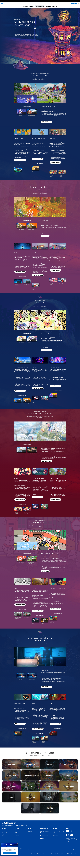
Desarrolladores (55, 835)
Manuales (42, 838)
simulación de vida (52, 113)
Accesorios (18, 3)
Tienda (5, 3)
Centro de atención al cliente (45, 829)
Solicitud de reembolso (44, 837)
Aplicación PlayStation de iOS (70, 838)
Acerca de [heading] (4, 828)
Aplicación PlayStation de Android (71, 839)
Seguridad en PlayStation (44, 831)
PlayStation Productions (6, 834)
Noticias (23, 3)
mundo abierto (61, 222)
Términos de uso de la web (50, 853)
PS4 (15, 831)
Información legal (34, 853)
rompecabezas (45, 254)
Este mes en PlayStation (9, 825)
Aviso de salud (55, 834)
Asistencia (27, 3)
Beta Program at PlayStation (70, 841)
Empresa (3, 835)
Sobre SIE (3, 829)
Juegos (11, 3)
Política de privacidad (41, 853)
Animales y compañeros (51, 6)
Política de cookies (64, 853)
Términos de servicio (56, 829)
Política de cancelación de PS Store (58, 831)
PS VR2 (16, 832)
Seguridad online (30, 832)
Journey (20, 257)
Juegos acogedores (40, 6)
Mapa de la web (57, 853)
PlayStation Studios (5, 832)
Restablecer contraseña (44, 835)
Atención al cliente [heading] (44, 828)
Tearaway (33, 370)
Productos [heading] (17, 828)
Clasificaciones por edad (57, 832)
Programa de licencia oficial (57, 837)
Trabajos (3, 831)
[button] (21, 112)
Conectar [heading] (67, 828)
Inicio (3, 825)
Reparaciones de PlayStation (45, 834)
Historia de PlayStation (6, 837)
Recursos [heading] (55, 828)
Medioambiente (30, 829)
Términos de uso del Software (73, 853)
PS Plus (14, 3)
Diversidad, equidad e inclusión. (33, 834)
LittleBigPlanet (43, 369)
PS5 (7, 3)
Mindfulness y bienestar (28, 6)
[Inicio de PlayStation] (2, 3)
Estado (41, 832)
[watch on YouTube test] (24, 113)
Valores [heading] (29, 828)
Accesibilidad (30, 831)
